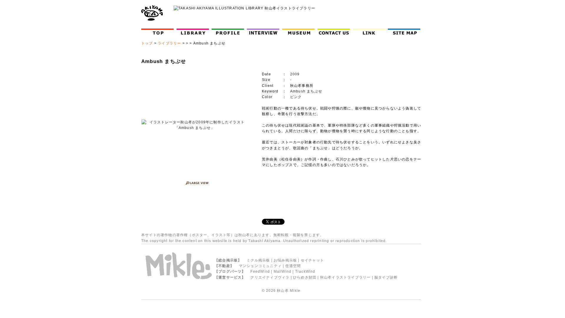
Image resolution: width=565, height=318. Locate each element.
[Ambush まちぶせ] (195, 125)
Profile (229, 32)
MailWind (283, 271)
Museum (299, 32)
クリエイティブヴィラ (269, 277)
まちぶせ (314, 91)
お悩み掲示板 (285, 260)
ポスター (199, 235)
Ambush (297, 91)
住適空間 (293, 266)
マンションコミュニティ (260, 266)
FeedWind (260, 271)
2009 (295, 74)
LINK (369, 32)
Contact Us (335, 32)
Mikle (295, 291)
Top (158, 32)
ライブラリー (169, 43)
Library (193, 32)
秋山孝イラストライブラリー (345, 277)
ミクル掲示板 (258, 260)
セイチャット (312, 260)
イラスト (219, 235)
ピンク (296, 97)
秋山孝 (283, 291)
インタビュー (264, 32)
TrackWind (305, 271)
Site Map (405, 32)
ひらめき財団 (304, 277)
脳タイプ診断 (386, 277)
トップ (147, 43)
